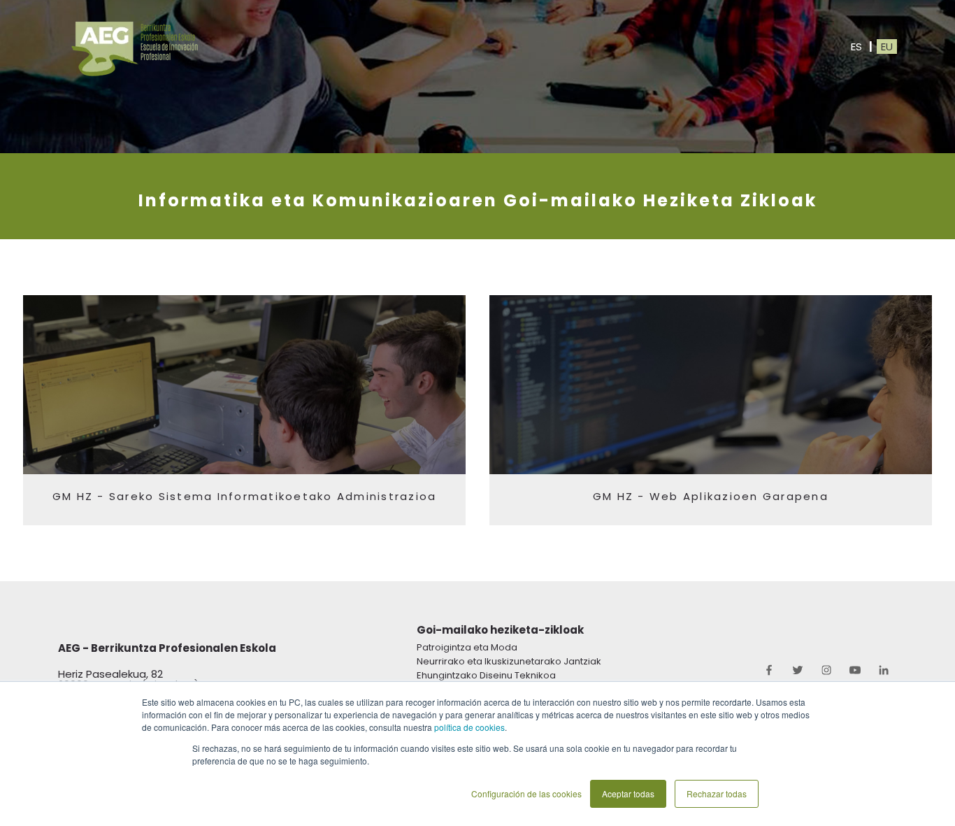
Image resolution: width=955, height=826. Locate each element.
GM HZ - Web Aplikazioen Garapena (710, 496)
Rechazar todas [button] (717, 793)
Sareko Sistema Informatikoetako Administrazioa (273, 496)
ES (855, 46)
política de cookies (469, 727)
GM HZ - (80, 496)
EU (887, 46)
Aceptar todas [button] (628, 793)
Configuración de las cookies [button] (526, 793)
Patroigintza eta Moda (467, 647)
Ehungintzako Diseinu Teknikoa (486, 675)
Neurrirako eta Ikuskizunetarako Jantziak (509, 661)
